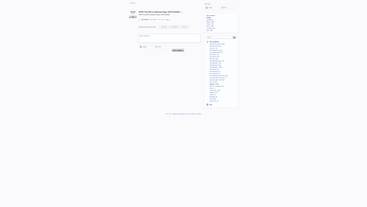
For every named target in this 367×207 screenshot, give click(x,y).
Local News (209, 28)
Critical (185, 27)
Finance (208, 24)
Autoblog (212, 92)
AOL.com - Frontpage (215, 86)
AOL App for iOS (214, 46)
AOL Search (213, 69)
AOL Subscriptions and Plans (217, 75)
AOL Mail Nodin (214, 65)
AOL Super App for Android (217, 77)
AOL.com (212, 84)
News (207, 30)
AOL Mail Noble (214, 63)
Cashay (212, 94)
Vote (133, 16)
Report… (168, 19)
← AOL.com (132, 3)
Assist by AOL (213, 90)
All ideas (208, 17)
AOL (211, 105)
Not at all (165, 27)
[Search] (234, 37)
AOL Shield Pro (214, 73)
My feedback (209, 20)
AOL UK (212, 82)
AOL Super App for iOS (216, 80)
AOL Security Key (214, 71)
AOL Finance (213, 54)
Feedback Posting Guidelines (179, 114)
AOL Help (212, 59)
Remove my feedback (196, 114)
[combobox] (220, 37)
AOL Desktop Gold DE (215, 52)
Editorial (208, 22)
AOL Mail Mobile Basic (216, 61)
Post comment (178, 50)
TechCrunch (213, 101)
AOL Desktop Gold (215, 50)
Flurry (211, 99)
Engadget (212, 96)
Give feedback (214, 42)
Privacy (188, 114)
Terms (170, 114)
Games (208, 26)
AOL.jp (211, 88)
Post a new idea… (211, 15)
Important (175, 27)
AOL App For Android (215, 44)
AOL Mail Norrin (214, 67)
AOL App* (212, 48)
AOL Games (213, 56)
